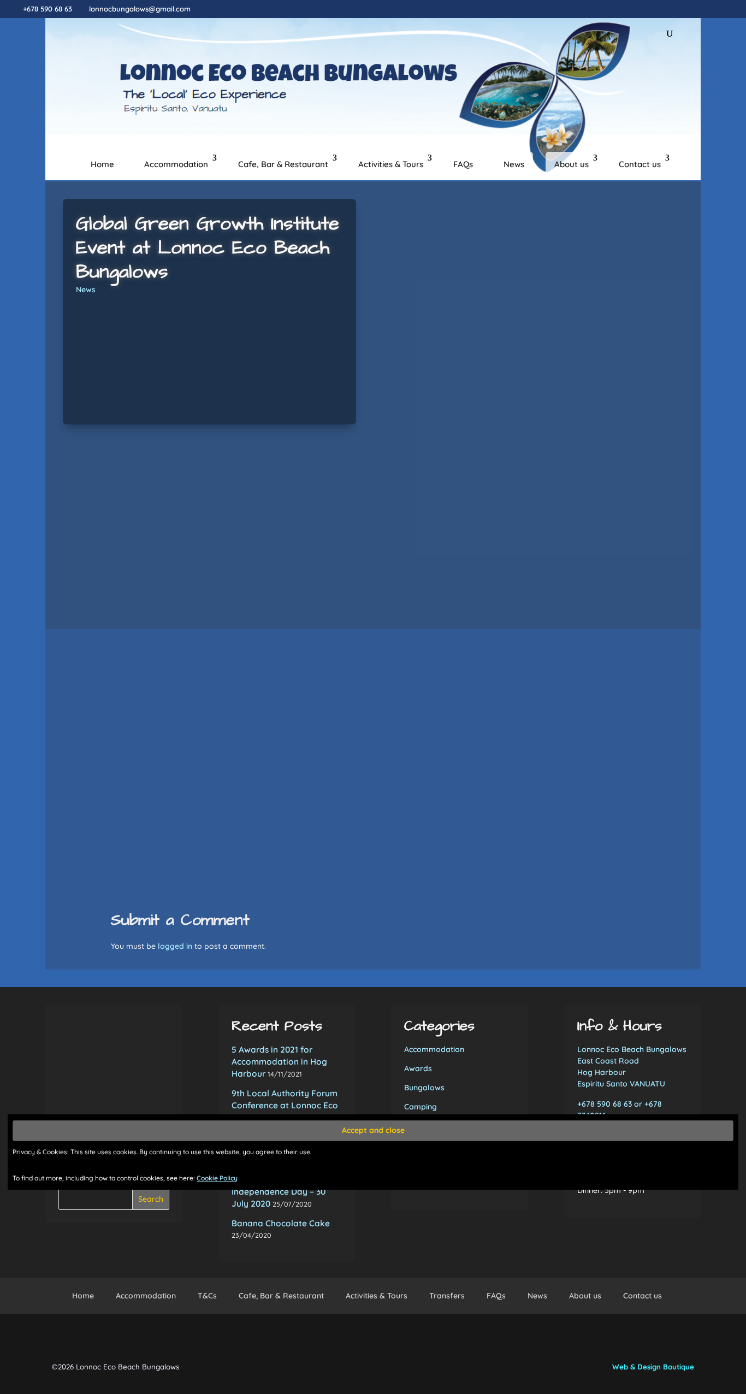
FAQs (463, 164)
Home (102, 164)
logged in (175, 946)
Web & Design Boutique (653, 1366)
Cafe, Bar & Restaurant (283, 164)
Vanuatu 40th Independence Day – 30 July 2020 (278, 1191)
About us (571, 164)
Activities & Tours (390, 164)
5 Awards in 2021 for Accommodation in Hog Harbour (279, 1061)
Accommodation (176, 164)
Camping (420, 1107)
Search (150, 1199)
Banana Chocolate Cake (281, 1223)
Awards (418, 1068)
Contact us (640, 164)
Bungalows (424, 1087)
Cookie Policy (217, 1178)
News (514, 164)
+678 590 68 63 (47, 8)
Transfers (447, 1296)
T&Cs (207, 1296)
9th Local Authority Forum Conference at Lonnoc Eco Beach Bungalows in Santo (285, 1105)
